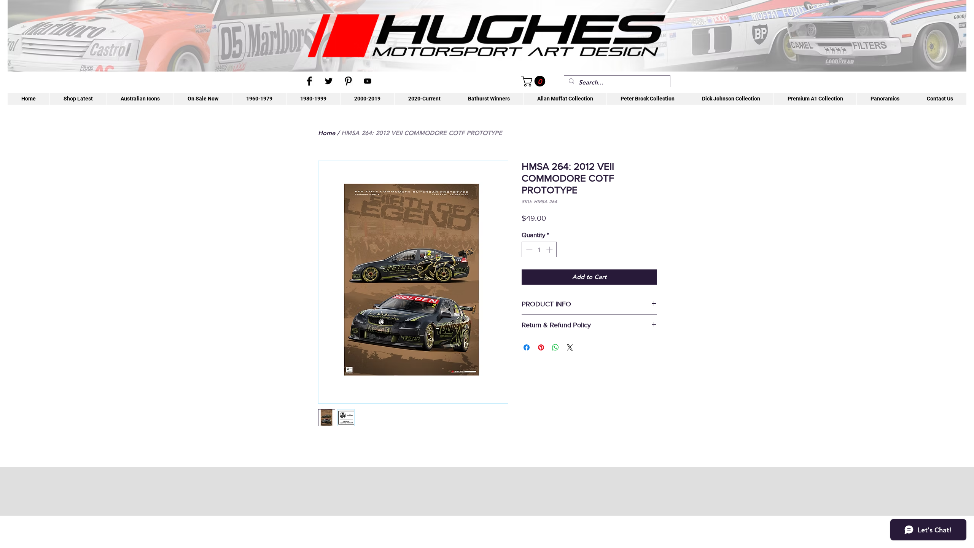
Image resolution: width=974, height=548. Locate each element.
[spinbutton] (539, 249)
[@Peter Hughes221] (328, 81)
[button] (534, 81)
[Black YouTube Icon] (367, 81)
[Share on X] (570, 347)
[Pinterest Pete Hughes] (348, 81)
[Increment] (550, 249)
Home (326, 133)
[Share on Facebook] (526, 347)
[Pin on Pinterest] (541, 347)
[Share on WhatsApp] (555, 347)
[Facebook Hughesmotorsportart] (309, 81)
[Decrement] (528, 249)
